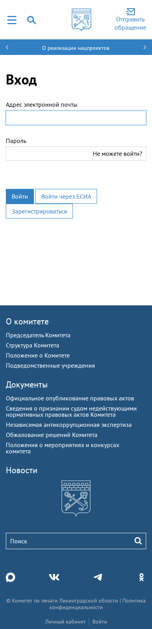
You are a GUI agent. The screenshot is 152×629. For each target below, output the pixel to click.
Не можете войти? (117, 153)
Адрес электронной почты (42, 104)
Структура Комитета (32, 345)
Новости (21, 470)
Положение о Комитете (38, 355)
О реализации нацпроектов (76, 47)
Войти (20, 196)
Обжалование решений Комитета (51, 435)
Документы (27, 384)
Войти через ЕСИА (66, 196)
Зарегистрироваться (39, 211)
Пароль (16, 140)
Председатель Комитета (38, 335)
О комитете (27, 321)
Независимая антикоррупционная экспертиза (69, 424)
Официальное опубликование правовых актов (70, 398)
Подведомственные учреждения (50, 365)
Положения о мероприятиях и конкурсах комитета (62, 448)
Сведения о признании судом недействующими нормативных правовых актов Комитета (71, 411)
